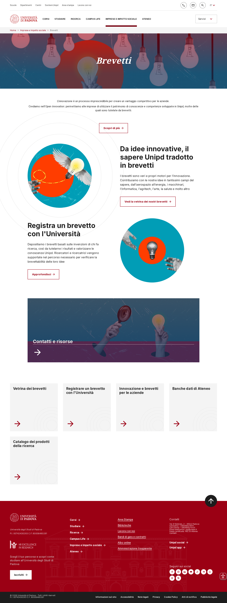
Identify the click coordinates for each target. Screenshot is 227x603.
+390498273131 (187, 527)
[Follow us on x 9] (178, 578)
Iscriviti (19, 574)
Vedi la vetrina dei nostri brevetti (146, 201)
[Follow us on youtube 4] (191, 571)
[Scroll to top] (211, 501)
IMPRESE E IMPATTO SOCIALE (121, 19)
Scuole (13, 5)
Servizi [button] (202, 18)
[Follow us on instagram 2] (178, 571)
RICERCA (76, 19)
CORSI (46, 19)
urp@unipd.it (191, 529)
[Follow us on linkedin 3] (184, 571)
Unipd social (176, 542)
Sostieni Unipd (51, 5)
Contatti (173, 533)
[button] (206, 19)
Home (13, 30)
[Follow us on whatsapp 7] (210, 571)
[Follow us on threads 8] (172, 578)
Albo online (124, 542)
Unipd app (175, 547)
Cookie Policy (170, 597)
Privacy (156, 597)
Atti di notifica (189, 597)
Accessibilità (127, 597)
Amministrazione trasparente (135, 548)
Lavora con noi (84, 5)
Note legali (143, 597)
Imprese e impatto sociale (33, 30)
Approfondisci (41, 274)
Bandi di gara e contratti (132, 536)
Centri (38, 5)
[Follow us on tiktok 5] (197, 571)
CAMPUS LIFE (93, 19)
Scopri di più (112, 128)
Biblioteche (124, 525)
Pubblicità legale (209, 597)
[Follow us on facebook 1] (172, 571)
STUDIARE (60, 19)
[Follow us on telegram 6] (203, 571)
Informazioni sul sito (106, 597)
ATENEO (146, 19)
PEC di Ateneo (191, 531)
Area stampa (68, 5)
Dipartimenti (26, 5)
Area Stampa (125, 519)
